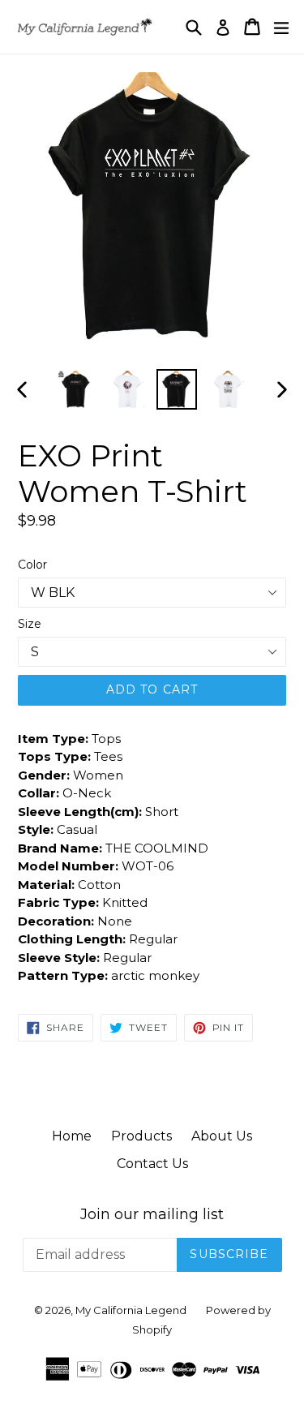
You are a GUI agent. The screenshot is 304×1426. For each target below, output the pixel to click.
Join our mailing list (152, 1214)
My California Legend (130, 1310)
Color (32, 564)
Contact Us (152, 1163)
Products (141, 1136)
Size (29, 623)
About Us (221, 1136)
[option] (76, 389)
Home (72, 1136)
